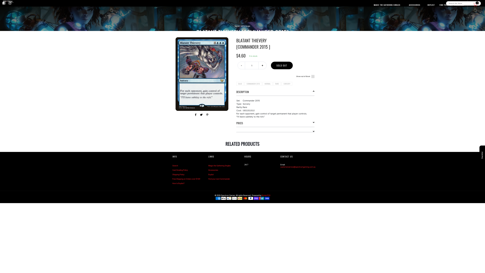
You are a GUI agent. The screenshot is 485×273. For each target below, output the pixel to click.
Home (237, 26)
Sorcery (287, 83)
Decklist (482, 155)
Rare (277, 83)
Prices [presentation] (239, 123)
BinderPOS (266, 195)
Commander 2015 (253, 83)
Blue (240, 83)
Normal (268, 83)
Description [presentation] (242, 92)
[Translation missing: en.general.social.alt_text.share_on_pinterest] (207, 114)
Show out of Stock (303, 76)
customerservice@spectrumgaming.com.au (298, 167)
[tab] (275, 93)
